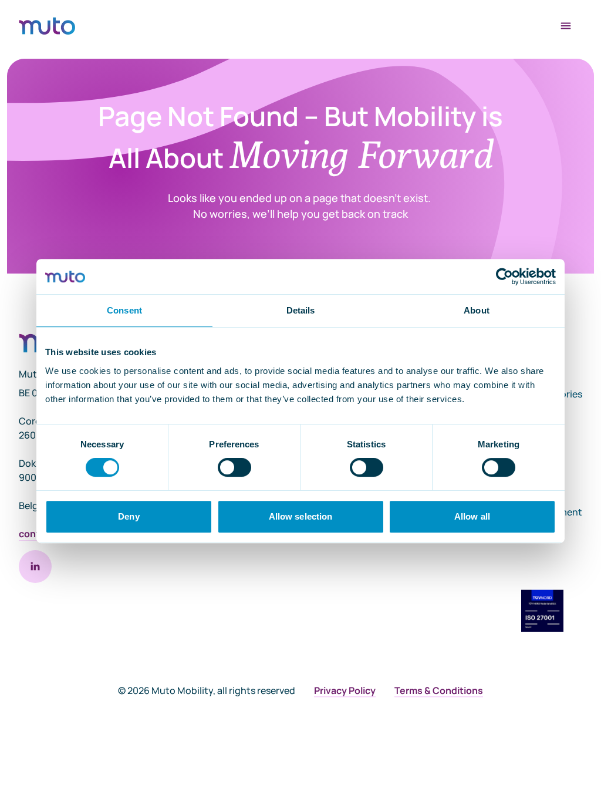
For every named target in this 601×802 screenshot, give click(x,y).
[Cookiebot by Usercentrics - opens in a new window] (504, 276)
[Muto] (47, 25)
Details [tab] (300, 310)
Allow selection (301, 516)
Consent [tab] (124, 310)
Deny (128, 516)
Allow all (472, 516)
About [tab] (476, 310)
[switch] (234, 467)
